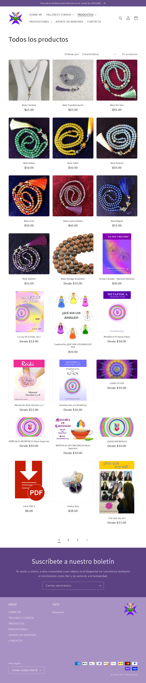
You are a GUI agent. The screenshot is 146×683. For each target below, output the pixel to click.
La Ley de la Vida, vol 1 (29, 336)
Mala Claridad (29, 105)
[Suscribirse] (100, 586)
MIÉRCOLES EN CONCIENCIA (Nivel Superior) (73, 447)
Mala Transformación (73, 105)
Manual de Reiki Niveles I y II (29, 405)
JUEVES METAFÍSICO (117, 441)
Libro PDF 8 (29, 506)
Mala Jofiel (72, 163)
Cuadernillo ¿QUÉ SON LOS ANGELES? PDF (73, 346)
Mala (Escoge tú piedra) (73, 278)
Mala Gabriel (116, 163)
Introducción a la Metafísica (73, 405)
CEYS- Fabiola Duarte (128, 675)
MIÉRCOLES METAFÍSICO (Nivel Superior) (29, 441)
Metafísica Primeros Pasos (117, 336)
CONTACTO (16, 640)
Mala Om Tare (117, 105)
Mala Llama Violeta (73, 220)
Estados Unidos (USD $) (24, 670)
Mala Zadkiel (29, 278)
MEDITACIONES (18, 629)
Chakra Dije (73, 506)
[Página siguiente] (87, 540)
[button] (60, 14)
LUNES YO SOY (117, 383)
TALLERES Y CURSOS (21, 617)
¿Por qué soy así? (116, 518)
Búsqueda (58, 612)
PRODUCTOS (16, 623)
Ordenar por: (72, 54)
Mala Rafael (29, 163)
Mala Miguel (117, 220)
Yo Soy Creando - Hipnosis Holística (117, 278)
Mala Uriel (29, 220)
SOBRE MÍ (15, 612)
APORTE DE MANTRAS (22, 635)
